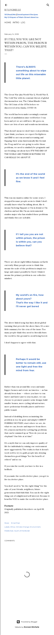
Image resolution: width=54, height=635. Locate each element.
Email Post (15, 523)
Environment (35, 527)
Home (7, 22)
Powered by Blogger (29, 622)
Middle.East (8, 531)
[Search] (48, 4)
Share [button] (6, 523)
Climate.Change (22, 527)
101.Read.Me (10, 14)
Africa (12, 527)
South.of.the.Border (22, 531)
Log (23, 22)
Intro (16, 22)
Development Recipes (27, 14)
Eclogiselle (12, 10)
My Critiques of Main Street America (21, 17)
